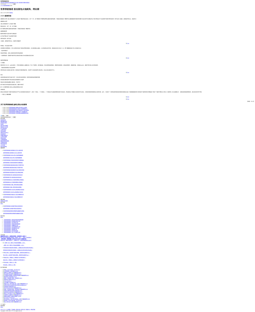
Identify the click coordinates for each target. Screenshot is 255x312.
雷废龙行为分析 (4, 127)
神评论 (11, 12)
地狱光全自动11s (4, 132)
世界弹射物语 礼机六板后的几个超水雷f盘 (19, 110)
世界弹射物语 (6, 5)
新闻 (7, 115)
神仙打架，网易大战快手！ (7, 240)
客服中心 (28, 309)
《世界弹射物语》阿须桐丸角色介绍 (11, 221)
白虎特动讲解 (4, 136)
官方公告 (16, 2)
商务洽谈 (18, 309)
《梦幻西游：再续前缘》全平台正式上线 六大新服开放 (13, 238)
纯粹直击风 (3, 120)
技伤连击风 (3, 138)
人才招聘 (8, 309)
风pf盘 (2, 124)
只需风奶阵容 (4, 139)
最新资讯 (7, 2)
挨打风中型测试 (4, 125)
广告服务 (13, 309)
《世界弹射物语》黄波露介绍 (10, 229)
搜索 (14, 4)
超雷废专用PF (4, 122)
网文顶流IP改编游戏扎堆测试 (7, 237)
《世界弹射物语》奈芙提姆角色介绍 (11, 226)
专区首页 (3, 2)
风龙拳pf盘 (3, 134)
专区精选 (21, 2)
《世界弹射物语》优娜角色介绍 (10, 225)
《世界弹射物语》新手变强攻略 (10, 230)
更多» (2, 203)
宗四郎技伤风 (4, 142)
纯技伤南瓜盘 (4, 143)
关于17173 (3, 309)
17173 (2, 5)
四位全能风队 (4, 146)
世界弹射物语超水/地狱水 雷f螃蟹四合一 (18, 108)
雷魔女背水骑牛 (4, 200)
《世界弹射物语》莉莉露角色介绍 (11, 228)
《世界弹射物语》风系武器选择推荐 (11, 223)
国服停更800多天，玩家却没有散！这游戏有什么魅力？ (14, 236)
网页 (3, 115)
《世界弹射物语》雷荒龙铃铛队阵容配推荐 (13, 219)
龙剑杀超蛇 (3, 131)
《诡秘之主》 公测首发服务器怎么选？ (22, 240)
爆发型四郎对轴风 (5, 140)
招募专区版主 (26, 2)
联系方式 (23, 309)
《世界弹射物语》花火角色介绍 (10, 222)
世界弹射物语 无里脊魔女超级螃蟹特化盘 (18, 113)
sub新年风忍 (3, 129)
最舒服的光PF (4, 121)
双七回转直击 (4, 128)
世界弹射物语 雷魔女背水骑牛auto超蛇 (18, 107)
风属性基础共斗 (4, 135)
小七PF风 (3, 145)
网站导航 (33, 309)
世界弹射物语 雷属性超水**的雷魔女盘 (18, 111)
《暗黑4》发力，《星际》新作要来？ (23, 237)
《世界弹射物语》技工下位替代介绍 (11, 232)
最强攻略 (12, 2)
